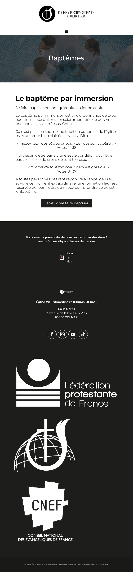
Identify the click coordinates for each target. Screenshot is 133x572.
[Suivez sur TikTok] (83, 334)
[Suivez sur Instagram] (62, 334)
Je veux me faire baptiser (66, 203)
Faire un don (69, 257)
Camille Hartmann (99, 564)
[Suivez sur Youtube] (72, 334)
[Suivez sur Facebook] (52, 334)
